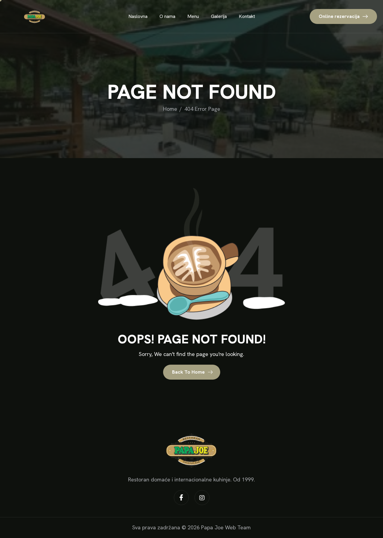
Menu (193, 16)
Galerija (219, 16)
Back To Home (189, 372)
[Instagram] (201, 497)
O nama (167, 16)
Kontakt (247, 16)
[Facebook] (181, 497)
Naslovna (138, 16)
